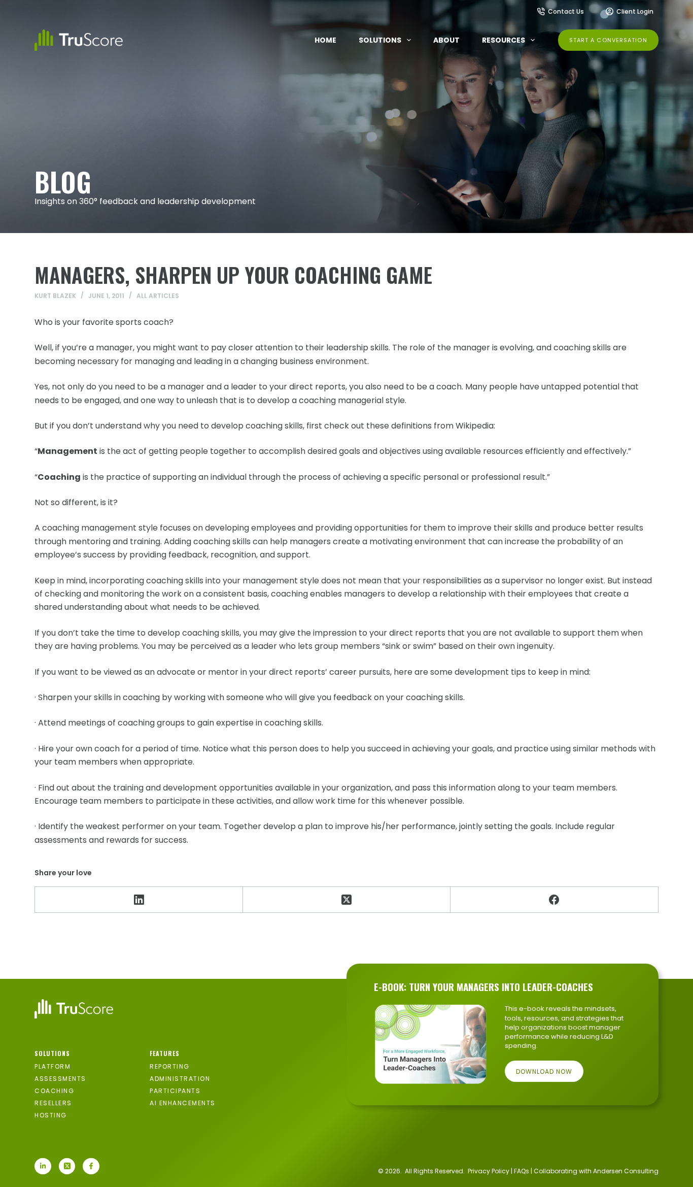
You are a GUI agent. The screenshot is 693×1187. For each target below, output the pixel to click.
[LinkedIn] (138, 900)
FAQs (521, 1171)
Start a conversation (608, 40)
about (446, 40)
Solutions (380, 40)
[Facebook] (554, 900)
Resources (503, 40)
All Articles (157, 295)
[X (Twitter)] (347, 900)
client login (634, 11)
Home (325, 40)
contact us (566, 11)
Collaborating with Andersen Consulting (596, 1171)
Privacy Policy (488, 1171)
